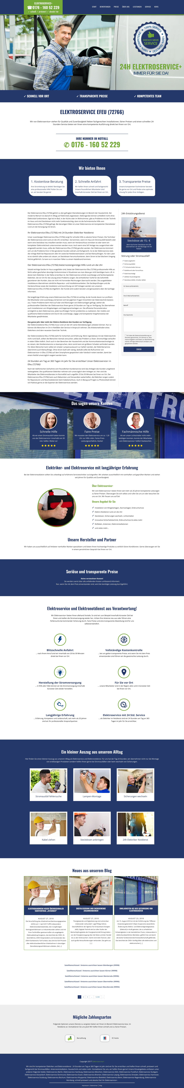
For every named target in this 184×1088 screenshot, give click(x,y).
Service (148, 6)
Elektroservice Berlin (55, 1072)
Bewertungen (105, 6)
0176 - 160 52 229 (43, 7)
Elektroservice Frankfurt (128, 1072)
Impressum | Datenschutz (90, 1085)
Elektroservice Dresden (129, 1075)
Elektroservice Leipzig (110, 1075)
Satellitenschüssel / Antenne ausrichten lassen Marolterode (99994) (92, 987)
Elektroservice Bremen (92, 1075)
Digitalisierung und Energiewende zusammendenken (91, 909)
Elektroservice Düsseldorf (35, 1075)
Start (94, 6)
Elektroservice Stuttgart (148, 1072)
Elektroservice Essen (75, 1075)
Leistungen (137, 6)
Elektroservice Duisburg (37, 1077)
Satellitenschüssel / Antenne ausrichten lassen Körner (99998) (92, 970)
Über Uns (125, 6)
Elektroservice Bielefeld (96, 1077)
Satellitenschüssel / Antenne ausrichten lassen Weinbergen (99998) (92, 965)
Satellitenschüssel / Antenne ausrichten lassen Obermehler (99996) (92, 981)
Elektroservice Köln (110, 1072)
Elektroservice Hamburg (73, 1072)
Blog (100, 1085)
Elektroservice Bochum (56, 1077)
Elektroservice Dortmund (56, 1075)
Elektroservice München (92, 1072)
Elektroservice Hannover (149, 1075)
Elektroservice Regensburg (133, 1077)
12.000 (97, 997)
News (156, 6)
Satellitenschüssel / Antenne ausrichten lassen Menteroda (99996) (92, 976)
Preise (116, 6)
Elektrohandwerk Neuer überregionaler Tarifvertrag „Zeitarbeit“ (46, 909)
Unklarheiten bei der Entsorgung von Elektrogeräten (136, 909)
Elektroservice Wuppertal (76, 1077)
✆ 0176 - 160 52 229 (92, 144)
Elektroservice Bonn (114, 1077)
